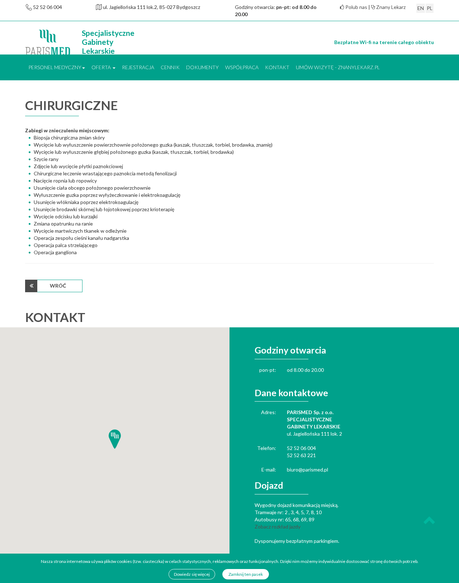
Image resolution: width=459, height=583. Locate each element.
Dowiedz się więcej (192, 574)
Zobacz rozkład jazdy (278, 526)
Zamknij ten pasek (245, 574)
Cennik (170, 67)
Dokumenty (202, 67)
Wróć (58, 286)
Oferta (101, 67)
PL (429, 8)
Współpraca (242, 67)
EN (420, 8)
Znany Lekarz (390, 7)
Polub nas (355, 7)
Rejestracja (138, 67)
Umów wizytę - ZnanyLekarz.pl (338, 67)
